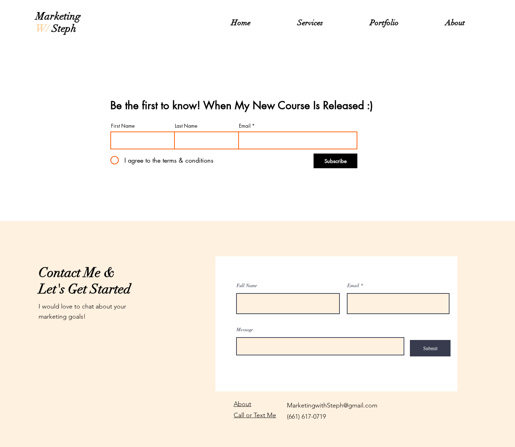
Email (244, 125)
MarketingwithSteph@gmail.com (332, 405)
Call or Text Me (255, 415)
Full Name (246, 285)
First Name (123, 125)
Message (244, 329)
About (242, 404)
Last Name (186, 125)
